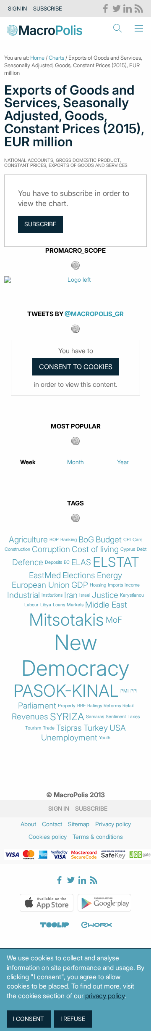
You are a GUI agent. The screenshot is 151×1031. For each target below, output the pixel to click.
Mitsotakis (66, 620)
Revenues (30, 717)
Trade (49, 728)
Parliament (37, 706)
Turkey (95, 728)
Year (123, 461)
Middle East (106, 605)
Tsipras (69, 728)
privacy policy (105, 995)
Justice (105, 595)
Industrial (23, 595)
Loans (59, 605)
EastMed (45, 575)
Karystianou (132, 595)
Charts (56, 57)
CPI (127, 539)
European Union (41, 585)
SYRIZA (67, 717)
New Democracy (75, 655)
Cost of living (95, 549)
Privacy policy (113, 823)
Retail (127, 705)
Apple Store (46, 903)
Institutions (52, 595)
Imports (115, 585)
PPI (134, 691)
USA (117, 728)
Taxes (134, 716)
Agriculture (28, 540)
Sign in (17, 8)
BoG (86, 540)
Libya (45, 605)
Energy (109, 575)
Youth (104, 737)
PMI (124, 691)
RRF (81, 705)
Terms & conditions (98, 836)
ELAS (81, 562)
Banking (68, 539)
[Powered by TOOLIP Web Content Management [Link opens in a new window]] (54, 925)
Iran (71, 595)
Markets (75, 605)
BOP (54, 539)
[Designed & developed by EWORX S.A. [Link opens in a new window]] (96, 925)
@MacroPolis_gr (94, 314)
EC (67, 562)
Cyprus (127, 549)
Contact (52, 823)
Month (75, 461)
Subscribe (47, 8)
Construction (17, 549)
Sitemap (78, 823)
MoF (114, 620)
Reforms (112, 705)
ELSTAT (116, 562)
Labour (31, 605)
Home (37, 57)
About (28, 823)
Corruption (51, 549)
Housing (98, 585)
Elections (78, 575)
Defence (27, 562)
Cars (137, 539)
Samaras (95, 716)
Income (132, 585)
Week (28, 461)
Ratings (94, 705)
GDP (79, 585)
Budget (109, 540)
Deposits (53, 562)
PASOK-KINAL (66, 691)
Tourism (33, 728)
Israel (84, 595)
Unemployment (69, 738)
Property (67, 705)
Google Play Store (104, 903)
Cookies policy (48, 836)
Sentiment (116, 716)
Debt (141, 549)
